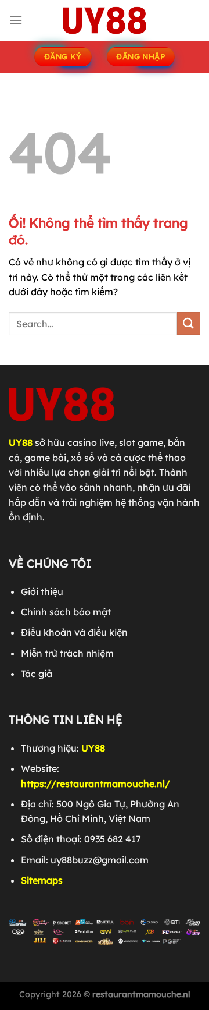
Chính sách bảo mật (66, 612)
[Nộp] (188, 323)
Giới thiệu (42, 591)
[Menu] (16, 20)
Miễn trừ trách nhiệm (67, 653)
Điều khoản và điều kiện (74, 632)
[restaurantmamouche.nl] (104, 20)
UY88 (21, 442)
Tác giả (36, 673)
